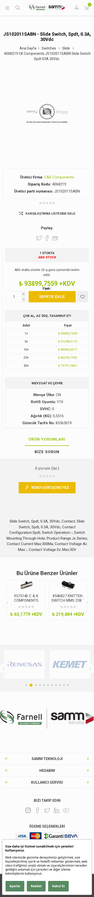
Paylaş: (47, 228)
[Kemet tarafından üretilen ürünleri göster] (69, 664)
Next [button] (87, 602)
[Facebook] (38, 810)
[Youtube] (66, 810)
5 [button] (44, 685)
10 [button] (64, 685)
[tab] (47, 439)
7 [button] (52, 685)
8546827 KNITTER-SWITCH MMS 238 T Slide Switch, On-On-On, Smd (68, 603)
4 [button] (40, 685)
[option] (26, 600)
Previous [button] (7, 602)
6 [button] (48, 685)
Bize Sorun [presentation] (47, 452)
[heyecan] (47, 810)
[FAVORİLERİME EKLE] (82, 296)
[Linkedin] (57, 810)
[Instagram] (28, 810)
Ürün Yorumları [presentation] (47, 439)
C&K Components (59, 177)
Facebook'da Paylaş (47, 238)
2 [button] (31, 685)
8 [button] (56, 685)
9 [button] (60, 685)
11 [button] (68, 685)
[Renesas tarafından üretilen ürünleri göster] (24, 664)
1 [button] (26, 685)
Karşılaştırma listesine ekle (50, 213)
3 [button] (36, 685)
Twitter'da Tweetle (39, 238)
